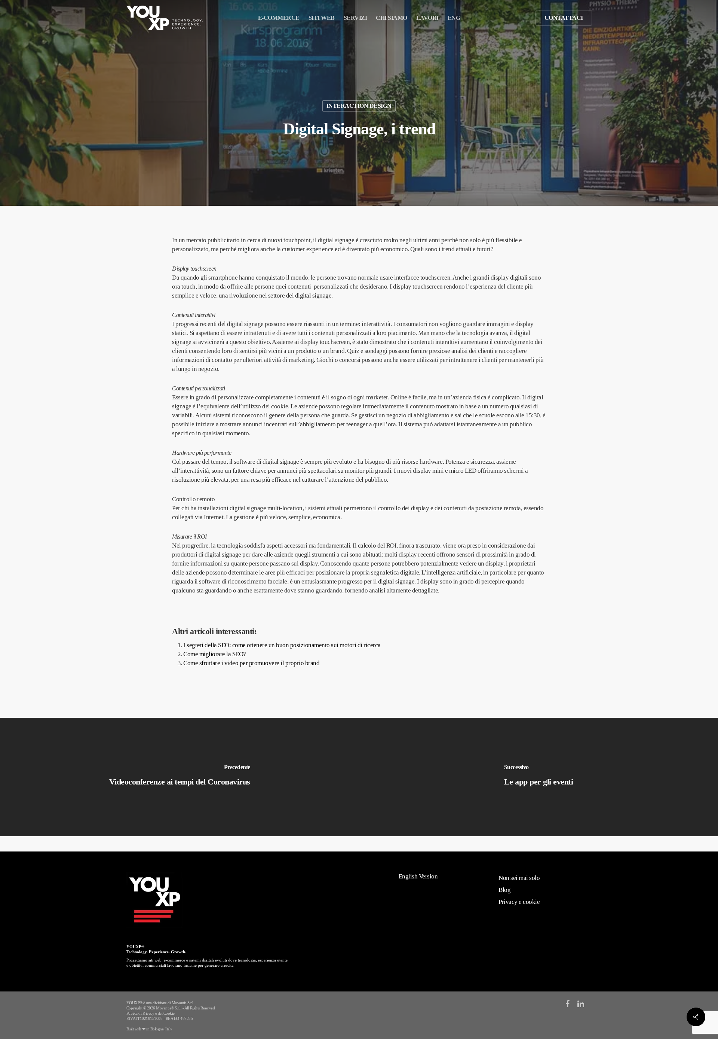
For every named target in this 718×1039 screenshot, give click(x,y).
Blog (504, 889)
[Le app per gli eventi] (538, 777)
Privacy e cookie (519, 901)
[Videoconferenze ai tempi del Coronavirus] (179, 777)
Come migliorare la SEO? (214, 654)
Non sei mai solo (519, 877)
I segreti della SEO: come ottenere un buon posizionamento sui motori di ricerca (282, 645)
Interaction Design (359, 106)
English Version (418, 876)
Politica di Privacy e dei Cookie (150, 1013)
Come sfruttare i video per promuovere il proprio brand (251, 663)
